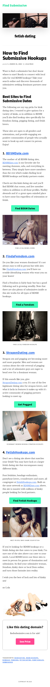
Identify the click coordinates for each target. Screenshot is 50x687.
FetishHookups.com (20, 452)
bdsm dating (19, 658)
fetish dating (25, 660)
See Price (25, 641)
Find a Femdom (25, 304)
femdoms (15, 660)
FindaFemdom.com (20, 256)
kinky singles (38, 660)
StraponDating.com (20, 352)
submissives (8, 662)
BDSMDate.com (17, 153)
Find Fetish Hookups (25, 500)
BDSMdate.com (10, 163)
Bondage (6, 660)
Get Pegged (25, 404)
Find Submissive (15, 5)
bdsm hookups (32, 658)
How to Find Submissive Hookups (24, 55)
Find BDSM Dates (25, 208)
